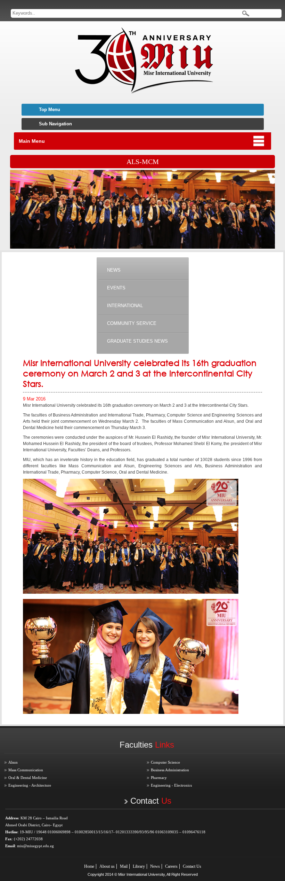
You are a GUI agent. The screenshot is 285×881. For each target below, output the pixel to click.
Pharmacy (159, 777)
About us (107, 866)
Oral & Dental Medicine (27, 777)
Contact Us (192, 866)
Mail (124, 866)
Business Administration (170, 770)
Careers (171, 866)
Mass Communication (25, 770)
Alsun (13, 762)
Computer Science (165, 762)
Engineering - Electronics (171, 785)
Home (89, 866)
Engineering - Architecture (29, 785)
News (155, 866)
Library (139, 866)
